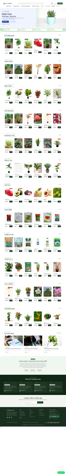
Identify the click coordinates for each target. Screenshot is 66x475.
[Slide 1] (32, 26)
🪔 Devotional (47, 6)
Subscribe (54, 416)
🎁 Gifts (53, 6)
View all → (60, 60)
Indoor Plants (8, 6)
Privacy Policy (41, 412)
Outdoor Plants (16, 6)
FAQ (30, 415)
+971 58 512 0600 (25, 424)
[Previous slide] (1, 18)
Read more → (7, 352)
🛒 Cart (60, 3)
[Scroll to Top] (64, 470)
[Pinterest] (7, 417)
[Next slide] (64, 18)
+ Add (11, 53)
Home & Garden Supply (25, 6)
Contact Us (31, 411)
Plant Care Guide (32, 416)
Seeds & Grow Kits (35, 6)
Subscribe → (40, 402)
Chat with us (62, 472)
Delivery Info (31, 412)
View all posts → (59, 332)
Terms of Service (41, 415)
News (40, 411)
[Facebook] (9, 417)
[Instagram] (11, 417)
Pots (42, 6)
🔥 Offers (58, 6)
